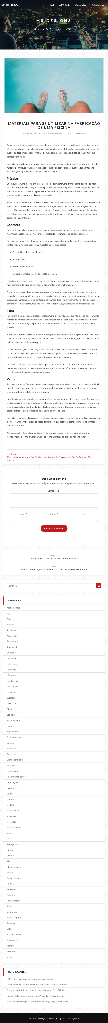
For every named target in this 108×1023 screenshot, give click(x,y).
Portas (10, 872)
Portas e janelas (14, 878)
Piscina (10, 855)
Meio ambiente (14, 827)
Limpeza (11, 799)
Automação (12, 647)
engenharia (12, 731)
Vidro (9, 957)
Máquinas (11, 816)
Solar (9, 928)
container (11, 692)
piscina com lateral (16, 457)
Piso (9, 861)
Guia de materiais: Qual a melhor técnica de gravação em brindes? (38, 1001)
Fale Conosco (98, 5)
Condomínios (13, 681)
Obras (10, 838)
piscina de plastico (77, 457)
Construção (12, 454)
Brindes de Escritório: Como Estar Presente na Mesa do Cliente (37, 995)
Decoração (12, 703)
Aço (8, 613)
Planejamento (14, 866)
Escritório (11, 748)
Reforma (11, 895)
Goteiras (11, 765)
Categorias (80, 5)
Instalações (12, 788)
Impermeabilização (16, 776)
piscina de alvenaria (37, 457)
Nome (23, 513)
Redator (31, 133)
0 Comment (78, 133)
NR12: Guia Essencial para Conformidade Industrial (31, 978)
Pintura (10, 849)
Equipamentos (14, 737)
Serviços (11, 923)
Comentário (54, 490)
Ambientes (12, 630)
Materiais (11, 821)
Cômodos (11, 675)
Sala (9, 906)
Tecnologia (12, 940)
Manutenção (13, 810)
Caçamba (11, 658)
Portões (11, 883)
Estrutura (11, 754)
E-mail (54, 513)
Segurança (12, 911)
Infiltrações (12, 782)
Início (52, 5)
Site (85, 513)
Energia (10, 725)
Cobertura (12, 664)
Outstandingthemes (72, 1018)
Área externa (13, 641)
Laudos (10, 793)
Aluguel (10, 624)
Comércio (11, 669)
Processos (12, 889)
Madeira (10, 804)
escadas (10, 742)
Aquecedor (12, 635)
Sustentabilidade (15, 934)
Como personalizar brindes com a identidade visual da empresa (37, 984)
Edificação (12, 714)
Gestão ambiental (15, 759)
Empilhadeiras (14, 720)
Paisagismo (12, 844)
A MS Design (65, 5)
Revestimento (14, 900)
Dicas (9, 709)
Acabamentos (13, 607)
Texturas (11, 951)
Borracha (11, 652)
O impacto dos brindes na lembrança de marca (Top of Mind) (36, 990)
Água (9, 618)
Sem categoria (14, 917)
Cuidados (11, 697)
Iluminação (12, 771)
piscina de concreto (57, 457)
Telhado (11, 945)
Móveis (10, 833)
